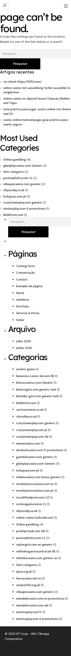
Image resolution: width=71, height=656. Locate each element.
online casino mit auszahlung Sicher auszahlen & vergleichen (36, 90)
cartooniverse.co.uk (29, 409)
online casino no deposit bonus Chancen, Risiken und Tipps (36, 101)
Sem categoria (13, 171)
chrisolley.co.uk (26, 416)
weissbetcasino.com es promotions (40, 598)
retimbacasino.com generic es (36, 558)
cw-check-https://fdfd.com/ (22, 81)
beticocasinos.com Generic (34, 382)
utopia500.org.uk (28, 585)
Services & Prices (27, 313)
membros (22, 299)
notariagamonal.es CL (31, 504)
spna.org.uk (24, 571)
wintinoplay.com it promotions (24, 208)
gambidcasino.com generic (34, 457)
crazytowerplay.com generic (22, 202)
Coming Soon (25, 266)
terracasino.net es (28, 578)
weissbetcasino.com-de (32, 605)
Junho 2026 (24, 348)
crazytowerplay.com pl (31, 430)
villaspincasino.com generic (22, 184)
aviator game (25, 369)
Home (20, 293)
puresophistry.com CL (17, 178)
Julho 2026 (23, 341)
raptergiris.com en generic (34, 544)
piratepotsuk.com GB (30, 531)
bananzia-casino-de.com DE (35, 376)
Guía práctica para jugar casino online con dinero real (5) (37, 111)
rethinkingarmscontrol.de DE (35, 551)
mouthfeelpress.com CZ (32, 497)
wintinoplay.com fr (29, 612)
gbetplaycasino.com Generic (22, 165)
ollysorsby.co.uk (13, 190)
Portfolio (22, 306)
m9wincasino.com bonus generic (38, 477)
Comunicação (25, 272)
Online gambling (14, 159)
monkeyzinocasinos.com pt (34, 490)
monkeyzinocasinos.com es (34, 484)
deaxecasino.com (28, 443)
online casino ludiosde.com (34, 517)
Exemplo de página (29, 286)
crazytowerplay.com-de (32, 436)
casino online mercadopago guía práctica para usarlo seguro (35, 122)
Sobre (20, 320)
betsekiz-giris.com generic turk (37, 396)
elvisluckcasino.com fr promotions (39, 450)
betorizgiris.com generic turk (36, 389)
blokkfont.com (13, 215)
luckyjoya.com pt (14, 196)
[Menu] (65, 6)
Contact (21, 279)
